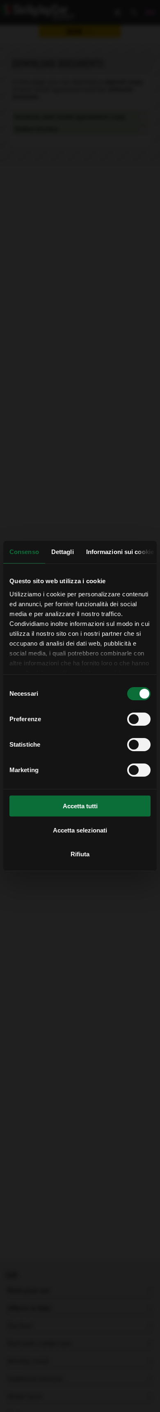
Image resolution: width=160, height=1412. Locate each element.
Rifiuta (80, 854)
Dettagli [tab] (62, 551)
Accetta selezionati (80, 830)
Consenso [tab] (24, 551)
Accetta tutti (80, 806)
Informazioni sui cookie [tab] (120, 551)
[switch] (139, 719)
